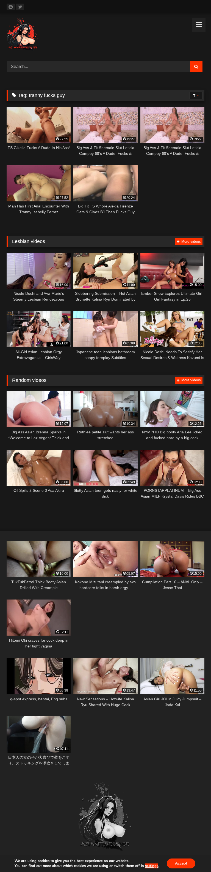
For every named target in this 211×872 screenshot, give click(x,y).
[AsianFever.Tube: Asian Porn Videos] (105, 35)
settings (151, 865)
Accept (181, 863)
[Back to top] (194, 855)
